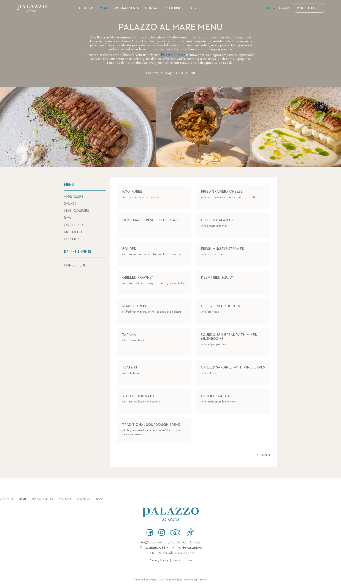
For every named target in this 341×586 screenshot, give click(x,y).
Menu (104, 8)
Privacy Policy (159, 560)
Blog (192, 8)
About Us (86, 8)
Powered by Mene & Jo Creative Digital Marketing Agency (170, 579)
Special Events (126, 8)
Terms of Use (182, 560)
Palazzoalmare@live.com (176, 553)
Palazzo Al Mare (173, 55)
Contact (152, 8)
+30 (155, 548)
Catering (173, 8)
